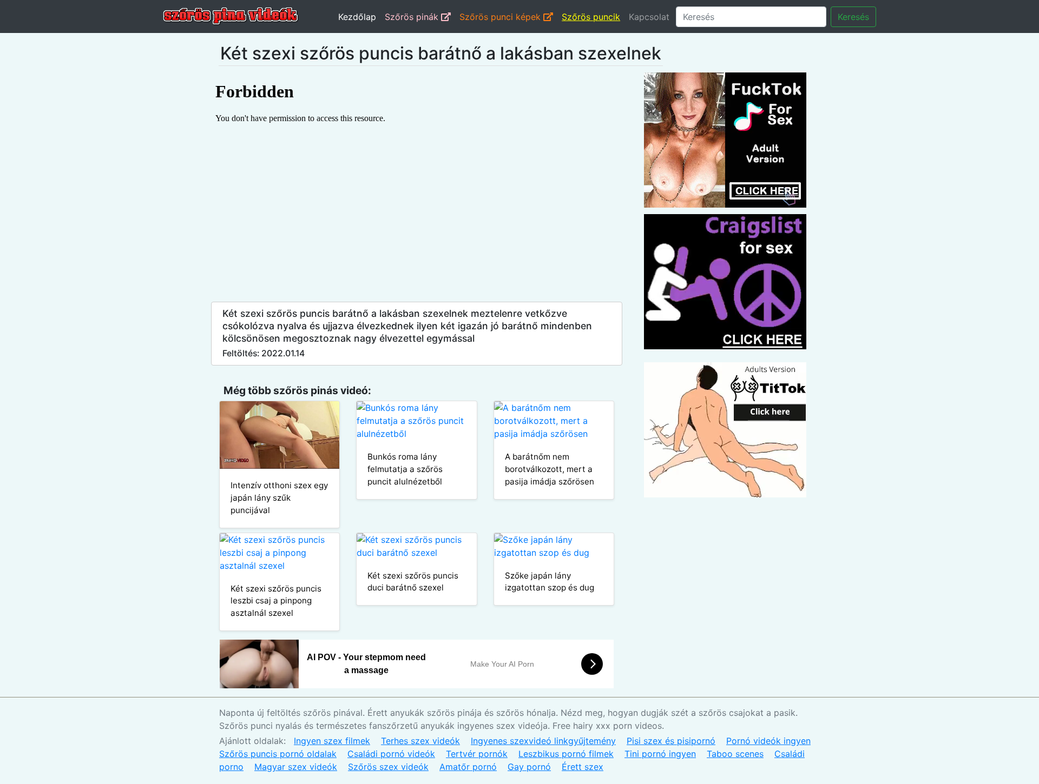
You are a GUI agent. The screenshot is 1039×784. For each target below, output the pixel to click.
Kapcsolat (649, 16)
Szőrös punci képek (501, 16)
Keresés (853, 16)
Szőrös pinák (413, 16)
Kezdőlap (357, 16)
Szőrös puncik (591, 16)
